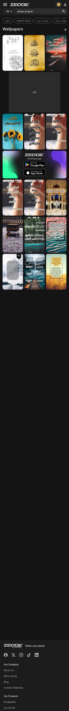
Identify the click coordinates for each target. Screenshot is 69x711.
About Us (9, 670)
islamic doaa (23, 20)
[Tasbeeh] (34, 53)
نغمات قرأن (60, 20)
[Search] (63, 11)
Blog (6, 681)
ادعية (7, 20)
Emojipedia (10, 701)
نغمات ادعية (42, 20)
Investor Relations (13, 687)
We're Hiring (10, 676)
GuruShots (9, 707)
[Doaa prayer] (13, 235)
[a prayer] (13, 53)
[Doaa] (56, 53)
